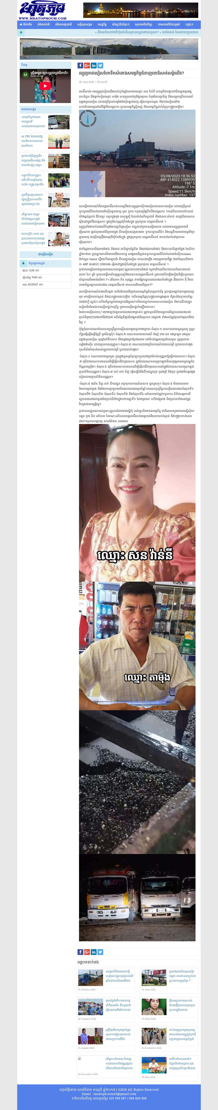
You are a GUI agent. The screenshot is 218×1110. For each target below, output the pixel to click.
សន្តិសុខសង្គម (84, 25)
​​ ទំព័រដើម (27, 25)
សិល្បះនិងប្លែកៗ (120, 25)
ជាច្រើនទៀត (45, 254)
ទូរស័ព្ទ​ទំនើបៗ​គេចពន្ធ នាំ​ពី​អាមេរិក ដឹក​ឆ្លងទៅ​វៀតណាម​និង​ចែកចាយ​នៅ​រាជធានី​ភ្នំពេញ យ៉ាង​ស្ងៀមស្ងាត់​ (118, 1010)
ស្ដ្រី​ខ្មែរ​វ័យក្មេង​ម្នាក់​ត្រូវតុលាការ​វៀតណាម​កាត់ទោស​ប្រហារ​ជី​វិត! (118, 1034)
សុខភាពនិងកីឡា (143, 25)
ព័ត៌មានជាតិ (44, 25)
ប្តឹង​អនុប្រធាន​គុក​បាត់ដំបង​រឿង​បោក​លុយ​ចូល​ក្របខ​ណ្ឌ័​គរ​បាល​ (182, 1005)
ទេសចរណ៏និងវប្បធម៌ (169, 25)
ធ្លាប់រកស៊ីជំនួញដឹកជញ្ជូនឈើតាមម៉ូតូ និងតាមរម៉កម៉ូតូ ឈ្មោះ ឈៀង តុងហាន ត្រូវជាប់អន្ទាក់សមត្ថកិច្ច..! (33, 165)
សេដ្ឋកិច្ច (102, 25)
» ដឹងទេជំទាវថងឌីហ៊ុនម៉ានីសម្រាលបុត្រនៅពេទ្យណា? (94, 32)
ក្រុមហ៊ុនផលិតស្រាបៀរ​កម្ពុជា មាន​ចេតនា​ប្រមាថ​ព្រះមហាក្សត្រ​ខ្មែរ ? (182, 976)
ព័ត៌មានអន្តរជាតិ (63, 25)
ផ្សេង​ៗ (189, 25)
